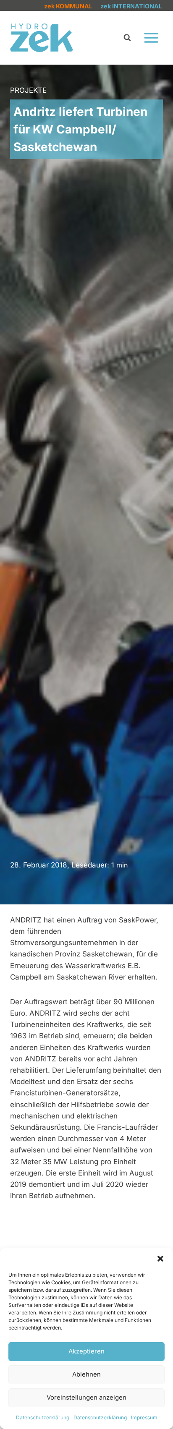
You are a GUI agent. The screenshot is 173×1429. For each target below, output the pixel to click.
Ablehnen (86, 1374)
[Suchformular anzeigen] (127, 37)
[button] (160, 1258)
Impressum (144, 1417)
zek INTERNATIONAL (131, 6)
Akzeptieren (86, 1351)
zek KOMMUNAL (68, 6)
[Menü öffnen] (151, 37)
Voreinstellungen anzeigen (86, 1397)
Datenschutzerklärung (42, 1417)
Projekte (28, 90)
